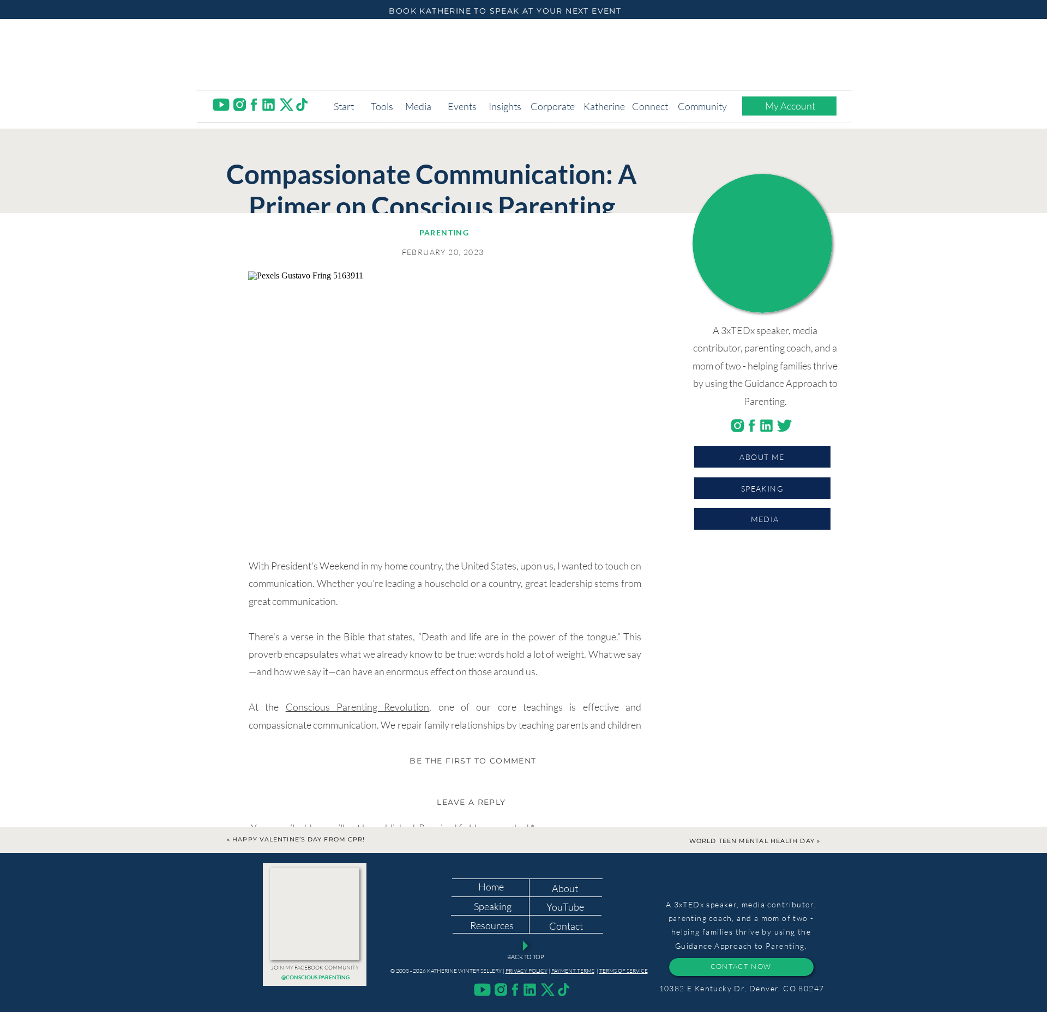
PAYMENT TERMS (572, 970)
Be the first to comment (473, 761)
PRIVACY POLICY (526, 970)
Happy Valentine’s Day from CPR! (298, 839)
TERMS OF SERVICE (623, 970)
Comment (274, 853)
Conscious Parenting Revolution (358, 707)
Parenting (444, 232)
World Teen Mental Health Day (752, 841)
